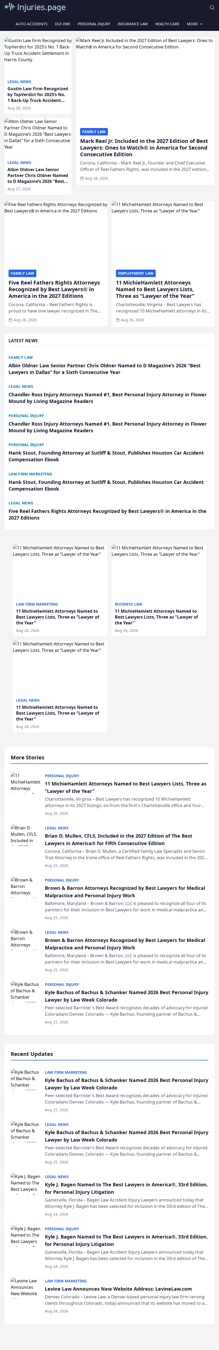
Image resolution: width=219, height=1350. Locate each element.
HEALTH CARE (167, 23)
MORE (192, 23)
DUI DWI (62, 23)
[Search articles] (212, 7)
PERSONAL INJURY (94, 23)
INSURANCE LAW (133, 23)
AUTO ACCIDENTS (32, 23)
